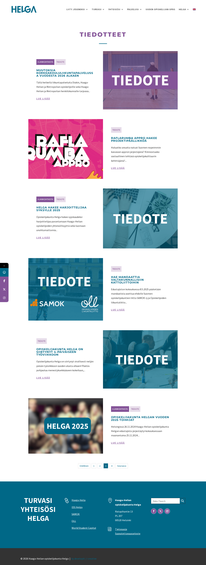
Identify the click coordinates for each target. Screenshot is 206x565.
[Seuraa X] (160, 511)
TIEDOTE (60, 61)
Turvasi (97, 9)
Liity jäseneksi (75, 9)
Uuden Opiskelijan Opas (160, 9)
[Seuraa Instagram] (167, 511)
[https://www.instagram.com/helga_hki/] (4, 298)
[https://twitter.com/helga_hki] (4, 289)
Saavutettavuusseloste (127, 533)
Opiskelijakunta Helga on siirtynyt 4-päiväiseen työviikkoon (59, 352)
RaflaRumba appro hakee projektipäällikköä (134, 139)
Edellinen (84, 465)
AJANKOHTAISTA (45, 61)
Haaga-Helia (78, 500)
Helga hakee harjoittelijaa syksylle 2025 (61, 209)
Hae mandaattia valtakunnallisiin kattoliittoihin (127, 279)
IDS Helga (77, 507)
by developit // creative (84, 558)
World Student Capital (84, 527)
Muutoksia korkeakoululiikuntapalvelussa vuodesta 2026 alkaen (64, 73)
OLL (74, 521)
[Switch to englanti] (194, 9)
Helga (182, 9)
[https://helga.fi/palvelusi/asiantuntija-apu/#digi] (4, 272)
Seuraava (121, 465)
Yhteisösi (114, 9)
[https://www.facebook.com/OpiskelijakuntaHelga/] (4, 281)
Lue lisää (43, 98)
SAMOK (76, 514)
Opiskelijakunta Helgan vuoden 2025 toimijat (140, 419)
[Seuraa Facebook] (153, 511)
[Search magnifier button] (182, 501)
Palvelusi (133, 9)
